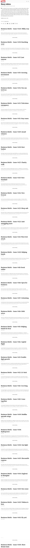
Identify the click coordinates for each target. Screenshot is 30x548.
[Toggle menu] (28, 1)
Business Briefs (6, 21)
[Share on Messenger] (7, 23)
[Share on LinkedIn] (9, 23)
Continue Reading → (15, 37)
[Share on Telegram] (13, 23)
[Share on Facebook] (5, 23)
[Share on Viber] (15, 23)
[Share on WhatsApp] (11, 23)
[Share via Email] (17, 23)
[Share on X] (4, 23)
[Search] (27, 1)
